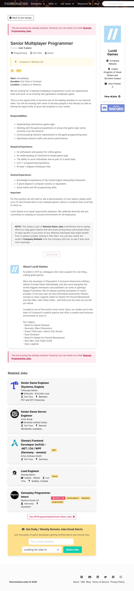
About (76, 582)
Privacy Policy (118, 582)
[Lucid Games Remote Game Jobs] (112, 34)
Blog (97, 3)
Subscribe (72, 549)
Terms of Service (100, 582)
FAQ (83, 582)
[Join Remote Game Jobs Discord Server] (112, 111)
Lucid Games (112, 52)
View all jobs (110, 96)
